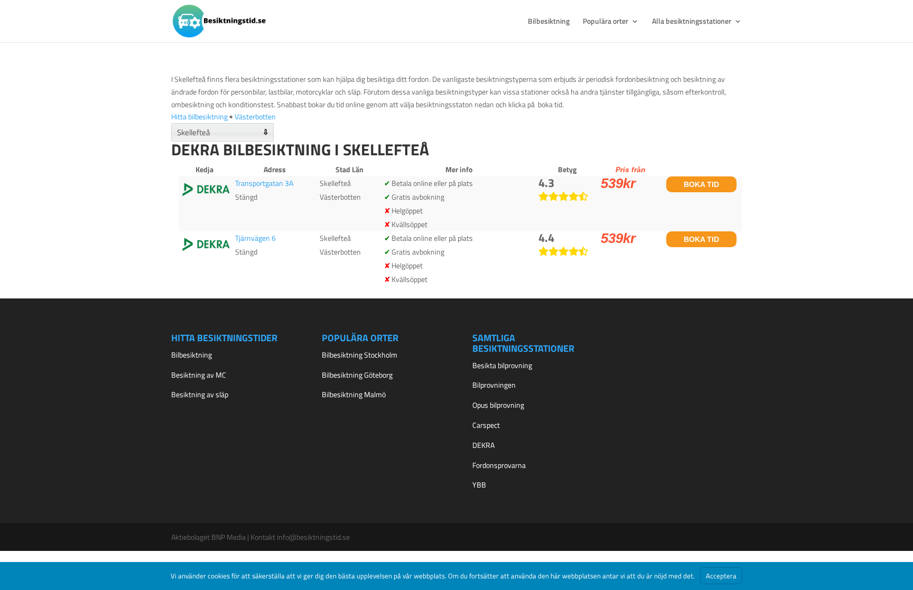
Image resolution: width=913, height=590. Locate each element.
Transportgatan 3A (264, 183)
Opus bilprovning (498, 404)
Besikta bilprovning (502, 365)
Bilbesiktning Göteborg (357, 374)
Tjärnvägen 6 (255, 238)
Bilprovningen (494, 384)
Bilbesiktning (549, 21)
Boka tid (701, 184)
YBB (479, 484)
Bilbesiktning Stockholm (359, 354)
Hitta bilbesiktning (199, 116)
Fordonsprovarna (499, 465)
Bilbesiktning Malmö (354, 394)
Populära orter (605, 21)
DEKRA (483, 445)
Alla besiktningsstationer (691, 21)
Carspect (486, 424)
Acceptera (721, 575)
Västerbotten (255, 116)
